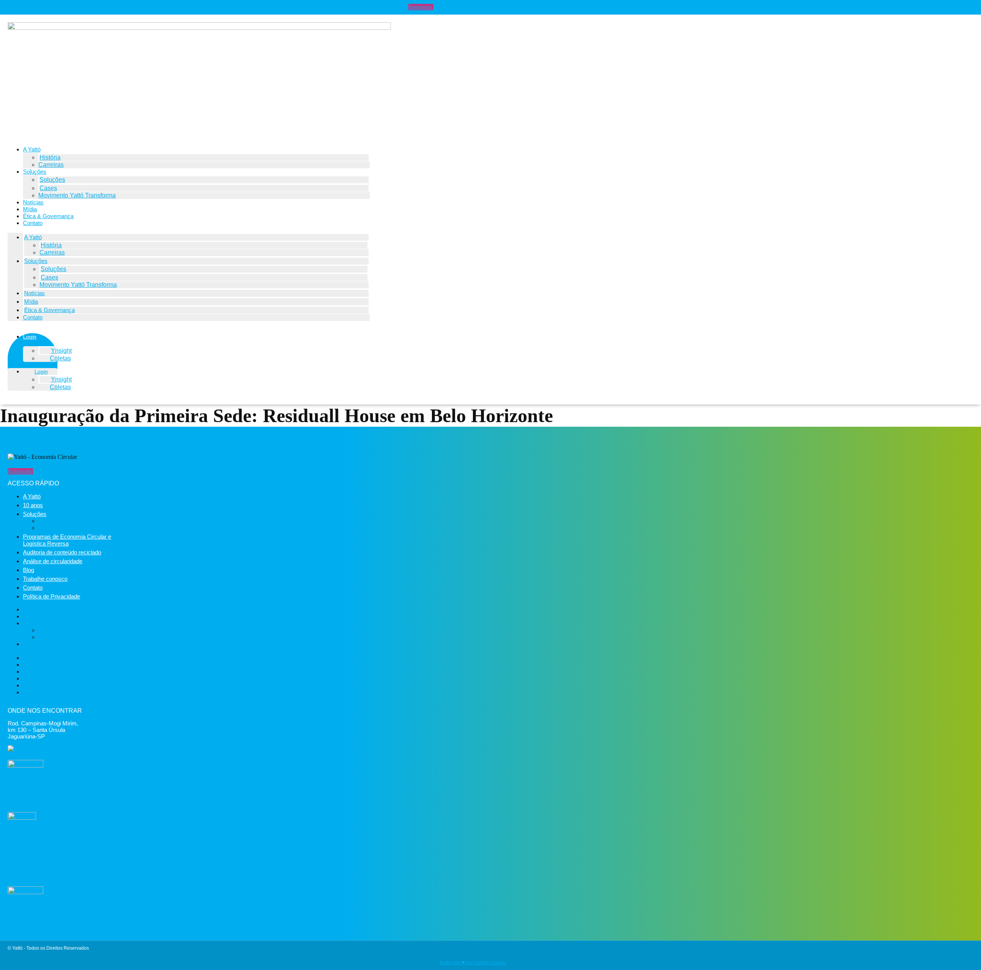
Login (29, 337)
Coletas (60, 358)
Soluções (34, 171)
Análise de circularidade (52, 561)
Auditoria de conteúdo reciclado (62, 552)
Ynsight (61, 350)
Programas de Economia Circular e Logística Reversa (67, 540)
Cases (48, 188)
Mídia (30, 209)
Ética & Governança (48, 216)
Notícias (33, 202)
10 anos (33, 505)
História (50, 157)
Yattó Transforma (61, 521)
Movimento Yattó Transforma (77, 195)
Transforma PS (58, 527)
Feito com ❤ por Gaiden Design (473, 962)
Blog (28, 570)
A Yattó (32, 149)
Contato (33, 223)
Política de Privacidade (51, 596)
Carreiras (51, 164)
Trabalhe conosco (45, 578)
